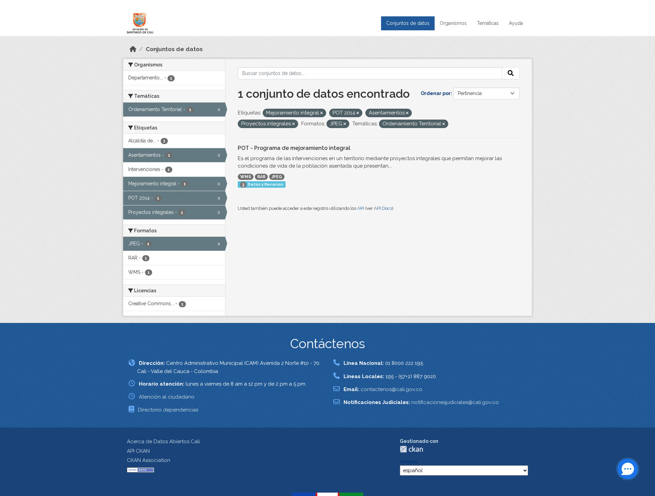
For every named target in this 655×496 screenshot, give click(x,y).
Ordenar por (436, 93)
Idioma (408, 461)
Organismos (453, 23)
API (360, 208)
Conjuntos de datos (408, 23)
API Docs (383, 208)
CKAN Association (148, 460)
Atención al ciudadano (166, 397)
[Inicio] (133, 49)
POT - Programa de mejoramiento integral (294, 148)
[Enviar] (511, 73)
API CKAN (138, 451)
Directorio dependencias (168, 410)
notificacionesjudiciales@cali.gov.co (455, 402)
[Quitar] (321, 113)
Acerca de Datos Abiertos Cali (163, 441)
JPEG (277, 176)
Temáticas (488, 23)
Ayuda (516, 23)
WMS (245, 176)
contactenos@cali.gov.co (391, 389)
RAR (261, 176)
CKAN (411, 449)
